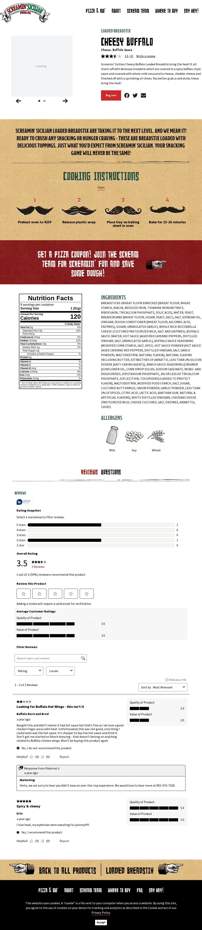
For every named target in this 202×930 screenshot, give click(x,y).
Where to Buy (119, 889)
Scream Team (138, 9)
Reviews (89, 471)
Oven (101, 187)
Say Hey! (191, 9)
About (116, 9)
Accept (101, 922)
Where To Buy (166, 9)
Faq (140, 889)
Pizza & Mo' (95, 9)
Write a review (145, 56)
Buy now (111, 95)
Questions (111, 471)
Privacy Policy (101, 913)
